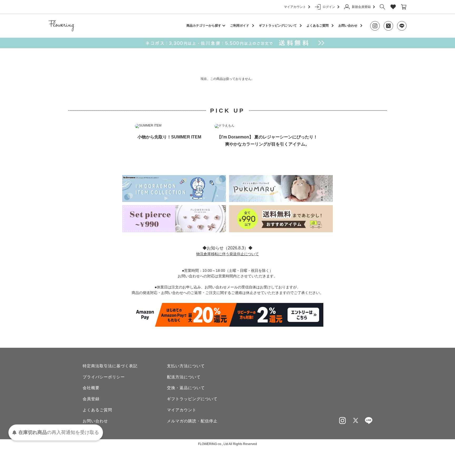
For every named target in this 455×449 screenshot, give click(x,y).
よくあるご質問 (317, 25)
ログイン (329, 7)
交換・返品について (186, 387)
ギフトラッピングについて (278, 25)
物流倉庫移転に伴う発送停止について (227, 254)
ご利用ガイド (239, 25)
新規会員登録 (361, 7)
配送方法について (184, 377)
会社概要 (91, 387)
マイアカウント (295, 7)
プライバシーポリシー (104, 377)
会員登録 (91, 399)
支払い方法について (186, 366)
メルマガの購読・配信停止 (192, 421)
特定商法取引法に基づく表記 (110, 366)
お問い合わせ (347, 25)
